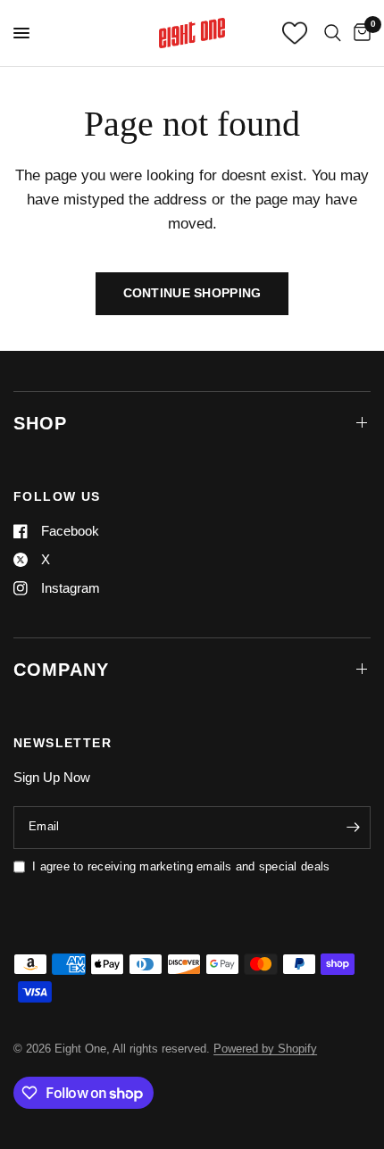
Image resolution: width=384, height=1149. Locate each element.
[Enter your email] (353, 827)
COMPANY (61, 669)
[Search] (332, 33)
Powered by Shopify (265, 1048)
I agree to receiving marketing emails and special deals (181, 866)
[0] (359, 33)
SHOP (40, 423)
